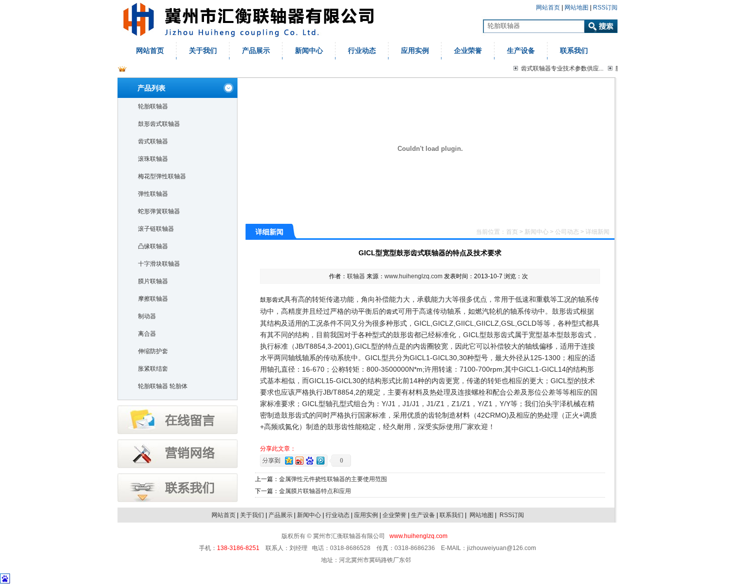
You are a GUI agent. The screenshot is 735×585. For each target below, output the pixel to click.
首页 (512, 231)
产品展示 (256, 50)
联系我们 (574, 50)
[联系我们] (178, 500)
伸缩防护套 (153, 351)
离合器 (147, 333)
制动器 (147, 316)
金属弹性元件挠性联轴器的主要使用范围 (333, 479)
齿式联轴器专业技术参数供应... (560, 68)
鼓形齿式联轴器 (159, 123)
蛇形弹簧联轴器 (159, 211)
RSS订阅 (605, 7)
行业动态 (362, 50)
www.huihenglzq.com (413, 276)
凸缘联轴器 (153, 246)
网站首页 (548, 7)
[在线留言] (178, 432)
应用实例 (415, 50)
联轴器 (356, 276)
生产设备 (521, 50)
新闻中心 (309, 50)
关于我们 (203, 50)
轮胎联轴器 (153, 106)
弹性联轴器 (153, 193)
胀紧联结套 (153, 368)
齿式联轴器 (153, 141)
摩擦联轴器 (153, 298)
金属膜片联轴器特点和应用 (315, 491)
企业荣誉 (468, 50)
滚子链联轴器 (156, 228)
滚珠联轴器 (153, 158)
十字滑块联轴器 (159, 263)
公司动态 (567, 231)
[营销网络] (178, 466)
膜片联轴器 (153, 281)
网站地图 (576, 7)
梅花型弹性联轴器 (162, 176)
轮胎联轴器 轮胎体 (163, 386)
